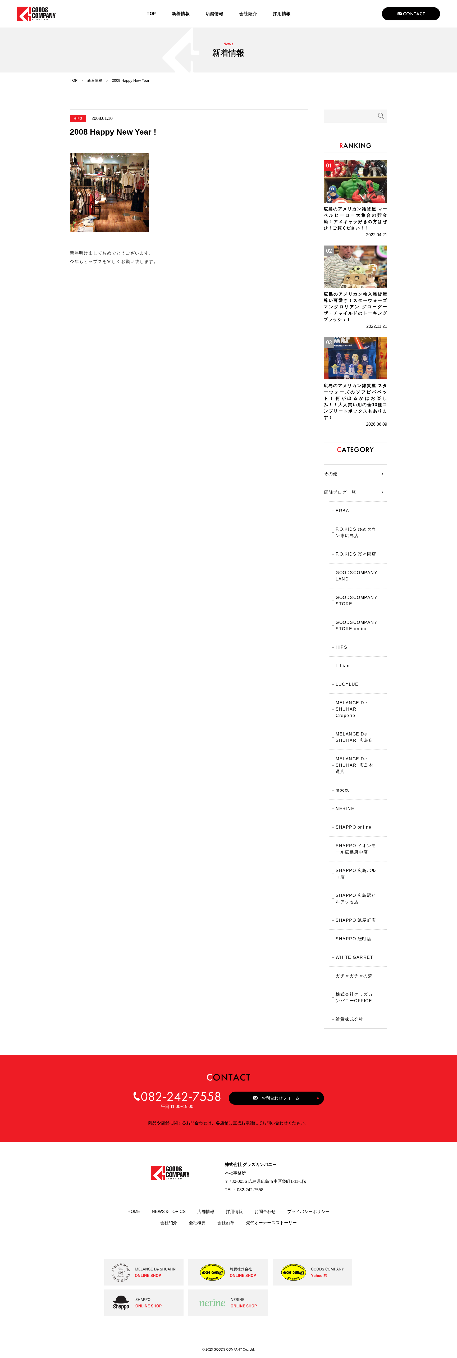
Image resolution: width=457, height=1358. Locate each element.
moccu (343, 790)
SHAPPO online (354, 827)
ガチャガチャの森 (354, 976)
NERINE (345, 808)
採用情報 (234, 1211)
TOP (73, 80)
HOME (133, 1211)
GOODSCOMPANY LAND (356, 575)
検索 (381, 116)
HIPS (341, 647)
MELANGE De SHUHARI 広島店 (354, 737)
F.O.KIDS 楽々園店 (356, 554)
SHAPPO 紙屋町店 (356, 920)
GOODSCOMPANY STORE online (356, 625)
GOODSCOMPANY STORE (356, 600)
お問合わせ (265, 1211)
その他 (331, 473)
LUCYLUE (347, 684)
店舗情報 (205, 1211)
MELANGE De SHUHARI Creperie (351, 709)
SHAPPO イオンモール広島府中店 (356, 848)
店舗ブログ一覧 (340, 492)
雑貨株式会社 (349, 1019)
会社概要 (197, 1222)
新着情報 (94, 80)
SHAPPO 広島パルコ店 (356, 873)
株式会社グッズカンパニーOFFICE (354, 997)
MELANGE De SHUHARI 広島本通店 (354, 765)
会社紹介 (168, 1222)
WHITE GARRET (354, 957)
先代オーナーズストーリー (271, 1222)
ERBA (342, 510)
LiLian (343, 666)
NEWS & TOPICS (169, 1211)
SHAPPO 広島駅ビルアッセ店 (356, 898)
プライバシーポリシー (308, 1211)
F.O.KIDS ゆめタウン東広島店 (356, 532)
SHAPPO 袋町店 (353, 939)
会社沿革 (225, 1222)
